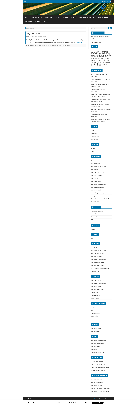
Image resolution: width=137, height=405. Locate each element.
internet (97, 55)
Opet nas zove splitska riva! (98, 364)
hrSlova (93, 229)
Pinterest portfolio (95, 201)
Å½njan (108, 66)
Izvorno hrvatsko (105, 55)
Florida (95, 52)
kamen (102, 56)
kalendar (99, 56)
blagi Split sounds (95, 196)
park (100, 60)
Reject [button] (100, 402)
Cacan (92, 151)
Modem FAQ (28, 21)
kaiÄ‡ (95, 56)
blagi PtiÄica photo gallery (97, 193)
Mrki (92, 310)
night (59, 45)
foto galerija (35, 45)
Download (48, 17)
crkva (92, 52)
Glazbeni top (104, 53)
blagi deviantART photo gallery (98, 166)
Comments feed (95, 136)
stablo (100, 64)
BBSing (93, 148)
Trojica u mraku (33, 33)
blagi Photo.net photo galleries (98, 184)
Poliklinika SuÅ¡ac (95, 313)
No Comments (42, 36)
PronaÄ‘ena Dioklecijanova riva (98, 370)
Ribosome (96, 399)
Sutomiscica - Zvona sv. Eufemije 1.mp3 (100, 94)
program (98, 62)
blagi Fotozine (94, 178)
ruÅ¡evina (106, 62)
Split (40, 45)
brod (104, 50)
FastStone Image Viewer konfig (98, 99)
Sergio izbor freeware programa (99, 214)
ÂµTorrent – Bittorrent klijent (102, 391)
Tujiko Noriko (98, 385)
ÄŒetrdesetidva (95, 319)
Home (26, 17)
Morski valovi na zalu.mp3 (97, 84)
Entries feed (94, 133)
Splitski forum (94, 349)
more (93, 58)
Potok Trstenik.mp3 (96, 114)
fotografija (52, 45)
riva (103, 62)
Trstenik (93, 66)
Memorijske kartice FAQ (86, 17)
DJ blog (93, 307)
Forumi (73, 17)
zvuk (105, 66)
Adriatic (92, 50)
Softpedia (93, 219)
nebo (102, 58)
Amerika (96, 50)
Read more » (79, 42)
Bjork (92, 238)
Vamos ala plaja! (95, 298)
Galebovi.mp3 (94, 89)
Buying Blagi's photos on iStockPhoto (100, 198)
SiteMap (37, 21)
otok (96, 60)
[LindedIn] (106, 1)
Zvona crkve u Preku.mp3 (97, 104)
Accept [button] (95, 402)
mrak (56, 45)
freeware (94, 53)
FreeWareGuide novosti (97, 211)
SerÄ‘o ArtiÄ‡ (94, 316)
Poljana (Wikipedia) (95, 295)
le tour (105, 56)
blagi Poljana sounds (96, 190)
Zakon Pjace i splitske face (97, 352)
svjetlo (68, 45)
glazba (99, 53)
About (46, 21)
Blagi (92, 160)
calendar (107, 50)
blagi (28, 36)
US (100, 66)
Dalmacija (29, 45)
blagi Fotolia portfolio (96, 175)
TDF (106, 64)
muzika (98, 58)
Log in (92, 130)
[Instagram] (108, 1)
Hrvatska (93, 55)
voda (102, 66)
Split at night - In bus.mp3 (97, 109)
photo (103, 60)
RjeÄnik (65, 17)
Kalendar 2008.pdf (95, 74)
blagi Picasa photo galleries (97, 187)
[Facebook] (104, 1)
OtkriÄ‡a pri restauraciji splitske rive (100, 367)
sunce (103, 64)
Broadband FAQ (103, 17)
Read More (106, 402)
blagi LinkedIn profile (96, 181)
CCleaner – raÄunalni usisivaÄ (102, 388)
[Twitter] (103, 1)
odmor (93, 60)
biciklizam (100, 50)
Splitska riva (44, 45)
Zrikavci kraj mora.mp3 (96, 79)
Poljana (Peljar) (94, 292)
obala (108, 58)
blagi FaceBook (94, 169)
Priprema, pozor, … (99, 379)
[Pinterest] (110, 1)
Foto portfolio (37, 17)
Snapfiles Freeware (96, 217)
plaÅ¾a (108, 60)
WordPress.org (94, 139)
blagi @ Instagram (95, 163)
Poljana (93, 62)
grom (109, 53)
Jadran (92, 56)
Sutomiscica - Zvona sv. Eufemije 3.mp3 (100, 119)
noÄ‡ (62, 45)
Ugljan (97, 66)
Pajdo (58, 17)
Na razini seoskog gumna (97, 361)
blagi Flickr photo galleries (97, 172)
